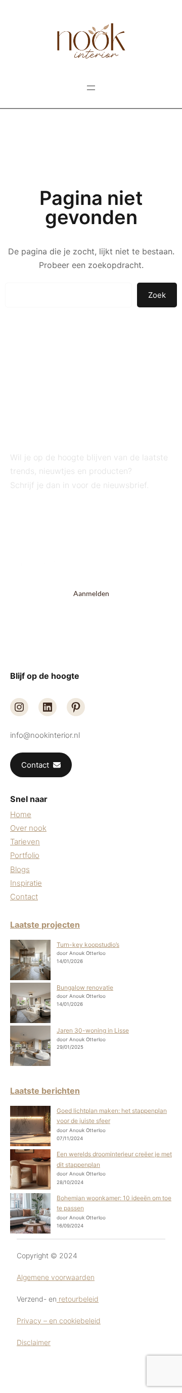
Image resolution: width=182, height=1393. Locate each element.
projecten (60, 925)
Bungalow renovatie (85, 987)
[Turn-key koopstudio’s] (30, 961)
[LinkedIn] (47, 707)
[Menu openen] (91, 88)
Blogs (20, 869)
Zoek (157, 295)
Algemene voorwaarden (56, 1277)
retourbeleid (78, 1299)
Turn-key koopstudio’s (88, 944)
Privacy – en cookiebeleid (59, 1320)
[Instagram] (19, 707)
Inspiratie (26, 883)
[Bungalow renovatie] (30, 1004)
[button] (41, 765)
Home (20, 814)
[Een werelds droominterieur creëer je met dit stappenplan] (30, 1171)
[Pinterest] (76, 707)
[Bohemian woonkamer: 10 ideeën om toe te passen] (30, 1215)
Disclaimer (34, 1342)
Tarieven (25, 841)
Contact (24, 896)
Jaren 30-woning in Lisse (93, 1030)
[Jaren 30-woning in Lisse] (30, 1047)
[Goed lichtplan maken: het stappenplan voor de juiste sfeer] (30, 1127)
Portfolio (24, 855)
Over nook (28, 828)
